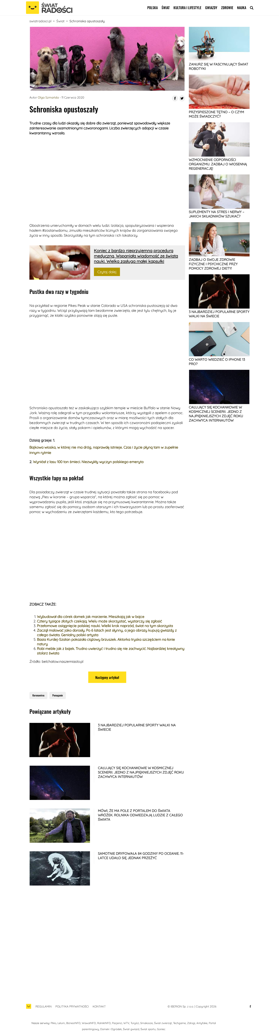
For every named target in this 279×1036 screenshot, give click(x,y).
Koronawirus (38, 695)
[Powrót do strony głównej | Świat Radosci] (49, 8)
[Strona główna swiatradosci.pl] (29, 1008)
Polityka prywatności (72, 1006)
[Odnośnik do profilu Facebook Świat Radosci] (250, 1006)
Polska (152, 7)
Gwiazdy (211, 7)
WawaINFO (89, 1023)
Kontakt (99, 1006)
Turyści (135, 1023)
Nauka (241, 7)
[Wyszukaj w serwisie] (251, 7)
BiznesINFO (73, 1023)
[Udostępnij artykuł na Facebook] (175, 98)
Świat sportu (148, 1029)
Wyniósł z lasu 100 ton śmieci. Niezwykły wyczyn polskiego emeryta (88, 461)
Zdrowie (227, 7)
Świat (166, 7)
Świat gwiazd (131, 1029)
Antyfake (201, 1023)
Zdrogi (191, 1023)
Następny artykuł (107, 677)
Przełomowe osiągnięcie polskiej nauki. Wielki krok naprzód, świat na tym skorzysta (105, 625)
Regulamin (43, 1006)
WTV (126, 1023)
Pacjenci (117, 1023)
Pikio (53, 1023)
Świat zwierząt (163, 1023)
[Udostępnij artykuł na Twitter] (182, 98)
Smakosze (146, 1023)
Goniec (161, 1029)
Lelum (61, 1023)
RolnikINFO (104, 1023)
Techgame (179, 1023)
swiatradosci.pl (40, 21)
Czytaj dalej (107, 272)
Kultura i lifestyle (187, 7)
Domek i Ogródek (111, 1029)
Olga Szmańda (48, 97)
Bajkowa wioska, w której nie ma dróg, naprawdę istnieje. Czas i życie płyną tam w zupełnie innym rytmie (103, 450)
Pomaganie (57, 695)
